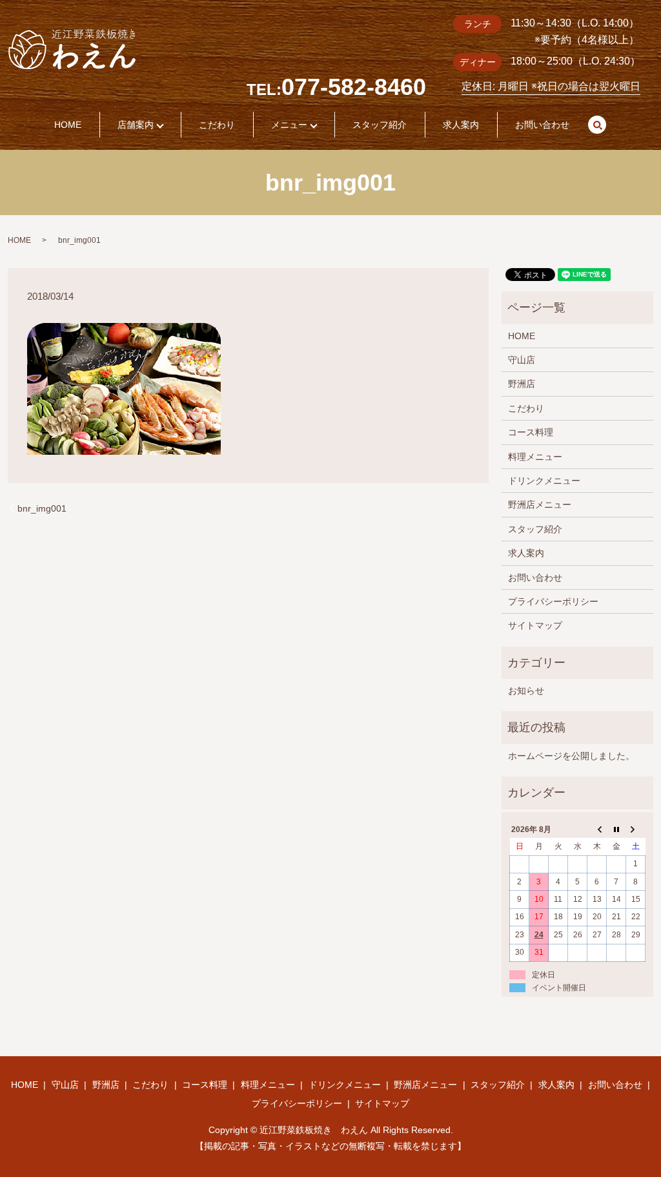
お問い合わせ (542, 125)
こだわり (217, 125)
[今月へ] (616, 829)
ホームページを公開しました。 (571, 756)
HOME (67, 125)
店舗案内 (135, 125)
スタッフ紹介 (379, 125)
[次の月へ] (636, 829)
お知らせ (526, 690)
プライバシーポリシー (553, 601)
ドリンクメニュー (544, 480)
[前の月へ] (597, 829)
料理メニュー (535, 457)
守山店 (521, 360)
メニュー (289, 125)
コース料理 (530, 432)
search (597, 124)
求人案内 (461, 125)
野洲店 (521, 384)
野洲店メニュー (539, 504)
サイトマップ (535, 625)
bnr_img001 (41, 508)
